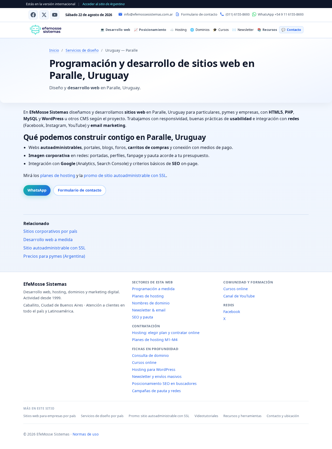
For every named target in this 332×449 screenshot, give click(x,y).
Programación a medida (153, 288)
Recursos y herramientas (242, 415)
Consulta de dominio (150, 355)
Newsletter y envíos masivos (157, 376)
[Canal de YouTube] (54, 14)
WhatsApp (36, 190)
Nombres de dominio (151, 303)
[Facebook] (33, 14)
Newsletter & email (148, 310)
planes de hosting (57, 175)
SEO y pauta (142, 317)
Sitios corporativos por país (50, 231)
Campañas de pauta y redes (156, 390)
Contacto (291, 30)
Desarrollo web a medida (48, 239)
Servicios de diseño (82, 50)
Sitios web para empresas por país (49, 415)
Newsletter (242, 30)
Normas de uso (86, 434)
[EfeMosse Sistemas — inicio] (46, 30)
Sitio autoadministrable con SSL (54, 248)
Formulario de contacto (79, 190)
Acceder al (103, 4)
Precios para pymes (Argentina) (54, 256)
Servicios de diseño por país (102, 415)
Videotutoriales (206, 415)
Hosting (178, 30)
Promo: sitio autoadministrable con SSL (159, 415)
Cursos (221, 30)
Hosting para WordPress (153, 369)
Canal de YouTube (239, 296)
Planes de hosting (148, 296)
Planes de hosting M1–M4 (154, 339)
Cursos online (144, 362)
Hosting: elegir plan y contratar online (165, 332)
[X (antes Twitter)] (44, 14)
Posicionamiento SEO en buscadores (164, 383)
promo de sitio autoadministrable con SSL (125, 175)
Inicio (54, 50)
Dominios (199, 30)
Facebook (231, 311)
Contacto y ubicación (283, 415)
